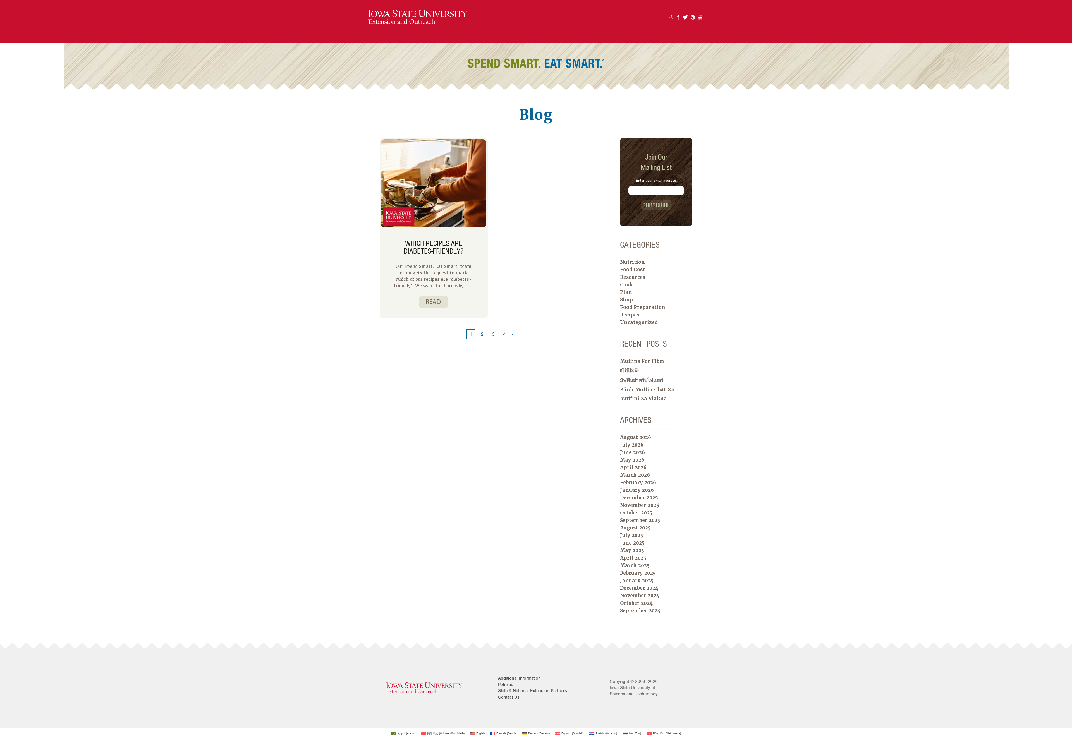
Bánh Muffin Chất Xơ (647, 390)
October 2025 (636, 513)
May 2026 (632, 460)
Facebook (678, 15)
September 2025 (640, 520)
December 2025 (639, 498)
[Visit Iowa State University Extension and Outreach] (424, 688)
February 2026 (638, 482)
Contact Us (509, 697)
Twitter (685, 15)
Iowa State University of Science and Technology (634, 691)
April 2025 (633, 558)
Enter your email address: (656, 180)
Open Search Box (672, 15)
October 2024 (636, 603)
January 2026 (637, 490)
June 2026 (632, 452)
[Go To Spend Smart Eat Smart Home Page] (417, 17)
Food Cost (632, 270)
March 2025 (635, 565)
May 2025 (632, 550)
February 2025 (638, 573)
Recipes (629, 315)
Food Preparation (642, 307)
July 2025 (631, 535)
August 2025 (635, 528)
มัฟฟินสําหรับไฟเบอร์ (641, 380)
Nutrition (632, 262)
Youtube (700, 15)
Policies (505, 684)
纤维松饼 (629, 370)
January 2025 (637, 580)
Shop (626, 300)
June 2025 (632, 543)
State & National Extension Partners (532, 691)
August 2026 (635, 437)
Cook (626, 285)
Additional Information (519, 678)
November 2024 (639, 596)
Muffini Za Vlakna (643, 398)
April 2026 (633, 467)
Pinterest (693, 15)
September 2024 (640, 611)
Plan (626, 292)
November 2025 (639, 505)
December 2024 (639, 588)
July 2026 (631, 445)
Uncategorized (639, 322)
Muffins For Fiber (642, 361)
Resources (632, 277)
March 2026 (635, 475)
